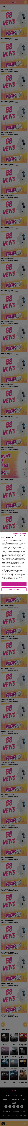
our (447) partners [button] (9, 540)
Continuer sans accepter (20, 533)
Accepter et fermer (14, 584)
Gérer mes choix (14, 589)
